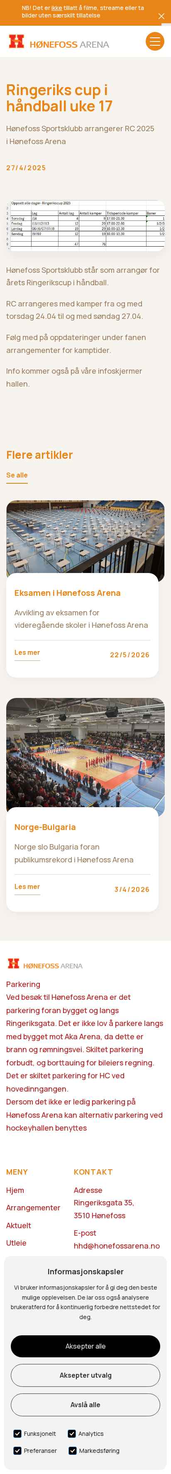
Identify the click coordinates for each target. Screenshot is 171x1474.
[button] (155, 41)
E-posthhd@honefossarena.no (117, 1239)
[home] (58, 41)
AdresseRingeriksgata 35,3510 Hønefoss (104, 1202)
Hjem (15, 1190)
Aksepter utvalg (86, 1375)
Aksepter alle (86, 1346)
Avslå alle (85, 1404)
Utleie (16, 1243)
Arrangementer (33, 1207)
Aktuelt (18, 1225)
